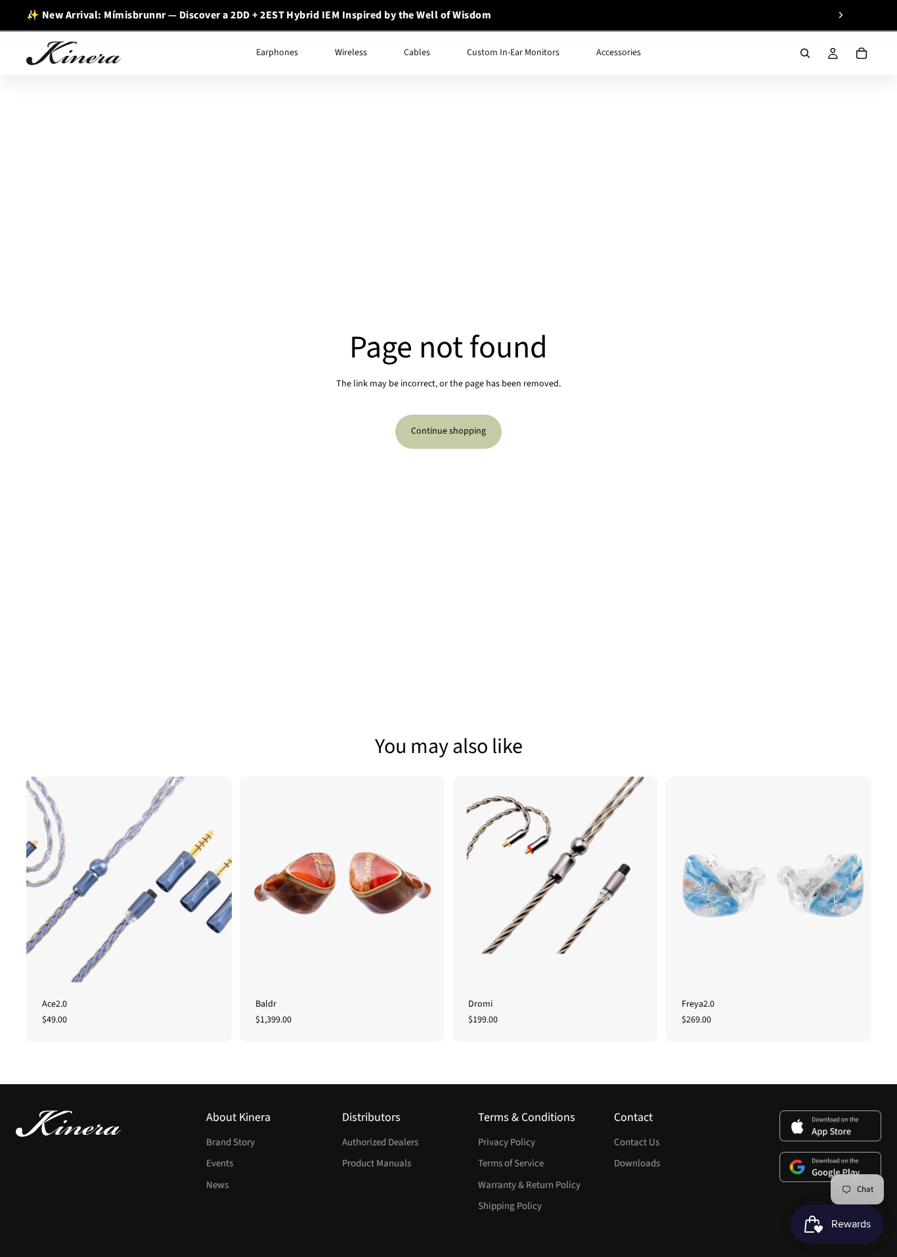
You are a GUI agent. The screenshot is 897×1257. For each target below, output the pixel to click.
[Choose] (211, 962)
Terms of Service (511, 1163)
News (217, 1185)
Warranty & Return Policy (529, 1185)
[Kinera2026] (68, 1123)
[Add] (424, 962)
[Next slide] (840, 15)
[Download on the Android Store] (830, 1167)
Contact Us (636, 1142)
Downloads (637, 1163)
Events (219, 1163)
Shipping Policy (510, 1206)
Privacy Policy (506, 1142)
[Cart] (861, 53)
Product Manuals (376, 1163)
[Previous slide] (30, 15)
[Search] (805, 53)
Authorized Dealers (380, 1142)
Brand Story (230, 1142)
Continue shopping (448, 431)
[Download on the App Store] (830, 1125)
